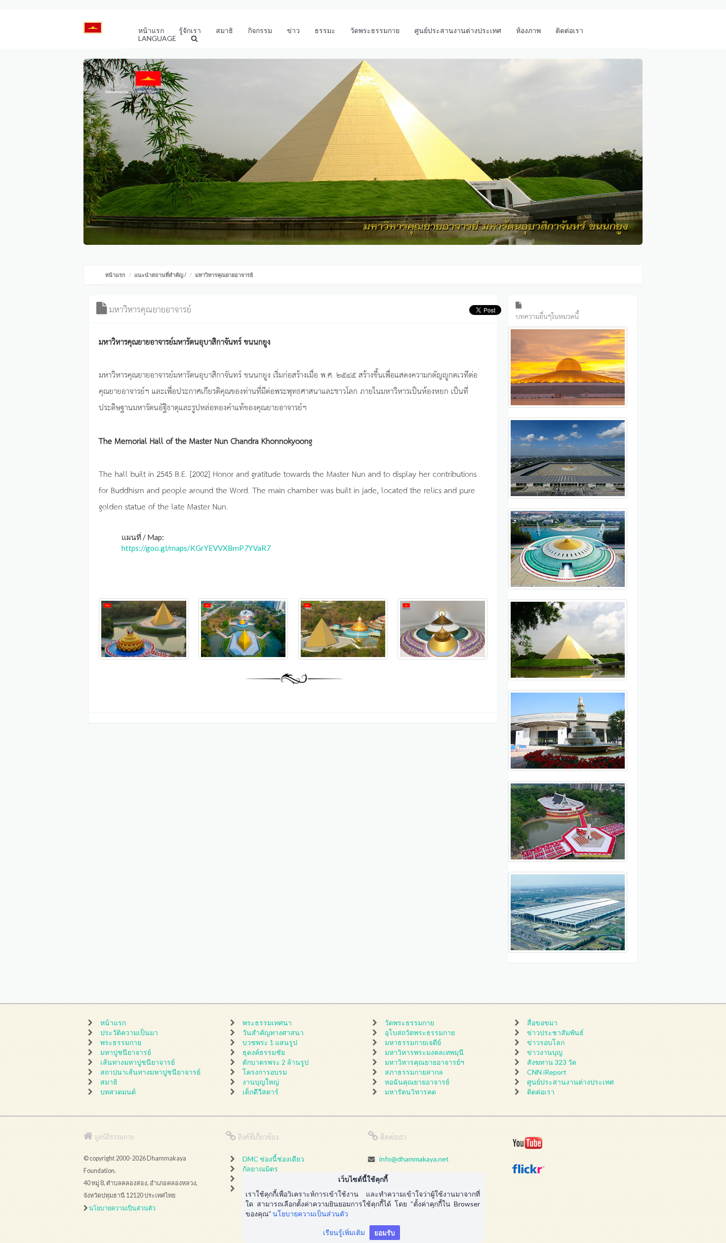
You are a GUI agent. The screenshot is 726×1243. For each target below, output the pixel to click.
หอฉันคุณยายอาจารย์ (417, 1082)
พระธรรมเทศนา (267, 1022)
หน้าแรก (115, 275)
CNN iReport (546, 1072)
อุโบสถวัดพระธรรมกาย (420, 1032)
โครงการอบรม (264, 1072)
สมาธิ (109, 1082)
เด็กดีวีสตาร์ (260, 1092)
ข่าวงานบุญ (545, 1052)
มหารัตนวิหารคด (410, 1092)
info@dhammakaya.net (414, 1159)
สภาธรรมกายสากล (414, 1072)
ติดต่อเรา (541, 1092)
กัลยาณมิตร (260, 1169)
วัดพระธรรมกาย (409, 1022)
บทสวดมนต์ (118, 1092)
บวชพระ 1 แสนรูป (269, 1042)
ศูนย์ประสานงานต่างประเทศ (570, 1082)
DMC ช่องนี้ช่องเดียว (273, 1159)
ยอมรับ (384, 1232)
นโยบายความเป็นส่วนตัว (122, 1208)
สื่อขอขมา (542, 1022)
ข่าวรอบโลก (546, 1042)
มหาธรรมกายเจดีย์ (413, 1042)
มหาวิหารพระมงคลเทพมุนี (424, 1052)
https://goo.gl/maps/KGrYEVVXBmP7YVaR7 (196, 548)
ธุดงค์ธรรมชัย (263, 1052)
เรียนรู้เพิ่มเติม (344, 1232)
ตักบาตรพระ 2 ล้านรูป (275, 1062)
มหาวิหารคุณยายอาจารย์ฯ (424, 1062)
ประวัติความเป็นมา (129, 1032)
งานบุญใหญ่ (260, 1082)
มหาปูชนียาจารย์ (125, 1052)
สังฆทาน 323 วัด (551, 1062)
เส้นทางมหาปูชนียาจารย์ (137, 1062)
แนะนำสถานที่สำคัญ (158, 275)
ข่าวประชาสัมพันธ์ (555, 1032)
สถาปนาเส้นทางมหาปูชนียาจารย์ (150, 1072)
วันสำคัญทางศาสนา (273, 1032)
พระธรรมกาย (120, 1042)
